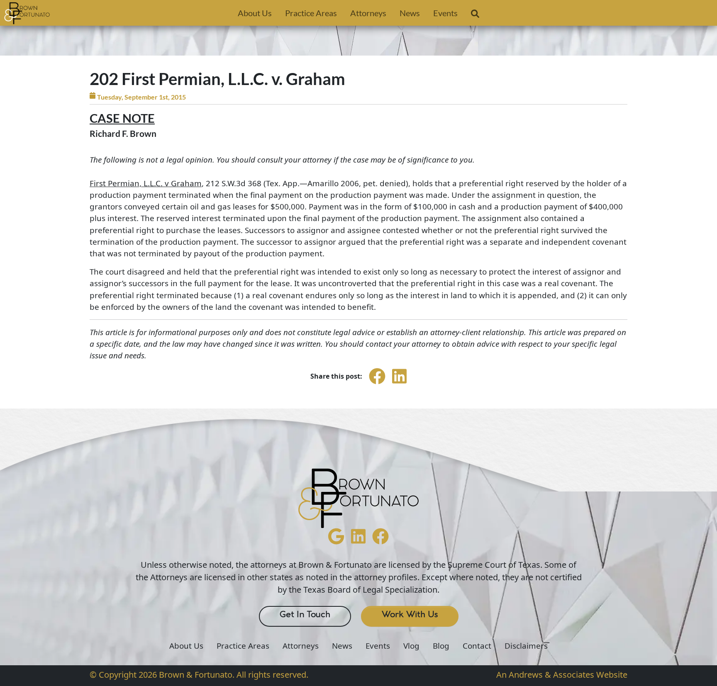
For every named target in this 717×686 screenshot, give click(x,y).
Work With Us (410, 615)
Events (445, 13)
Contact (477, 645)
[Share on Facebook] (377, 383)
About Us (255, 13)
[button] (475, 15)
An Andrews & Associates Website (561, 674)
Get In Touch (305, 615)
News (410, 13)
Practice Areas (311, 13)
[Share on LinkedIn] (399, 383)
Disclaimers (526, 645)
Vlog (411, 645)
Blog (441, 645)
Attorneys (368, 13)
